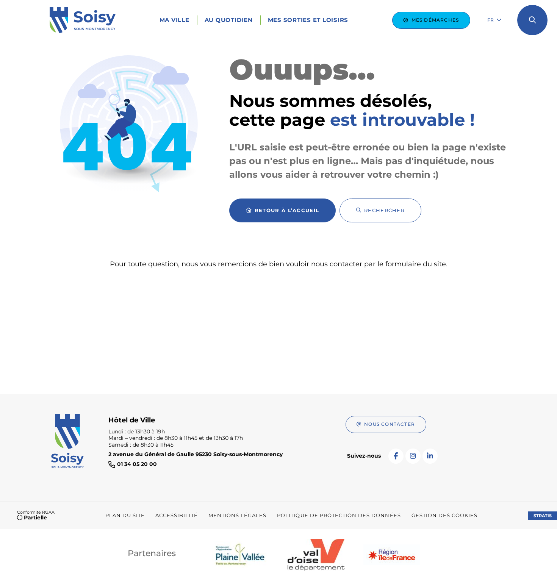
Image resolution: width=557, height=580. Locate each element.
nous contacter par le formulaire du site (378, 264)
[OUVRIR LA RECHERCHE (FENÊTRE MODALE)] (532, 20)
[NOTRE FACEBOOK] (396, 456)
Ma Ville (174, 19)
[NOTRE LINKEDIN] (430, 456)
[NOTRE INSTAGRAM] (413, 456)
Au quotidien (229, 19)
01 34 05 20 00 (137, 464)
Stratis (543, 515)
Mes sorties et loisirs (308, 19)
